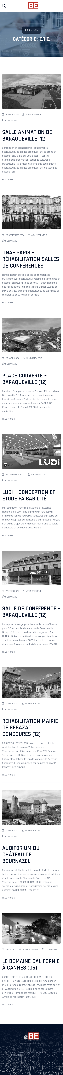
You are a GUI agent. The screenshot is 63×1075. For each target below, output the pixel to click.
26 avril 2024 (12, 358)
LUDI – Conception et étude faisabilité (28, 496)
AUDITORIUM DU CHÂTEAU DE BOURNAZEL (21, 854)
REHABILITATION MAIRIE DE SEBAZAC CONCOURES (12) (30, 727)
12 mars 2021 (12, 703)
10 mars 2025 (12, 114)
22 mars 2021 (12, 591)
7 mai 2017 (11, 949)
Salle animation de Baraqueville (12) (27, 135)
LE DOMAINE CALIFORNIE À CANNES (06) (30, 965)
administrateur (33, 114)
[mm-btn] (58, 6)
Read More (7, 180)
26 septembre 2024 (15, 235)
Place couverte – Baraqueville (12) (24, 379)
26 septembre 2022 (15, 474)
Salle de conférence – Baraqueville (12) (31, 612)
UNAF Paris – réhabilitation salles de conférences (30, 259)
